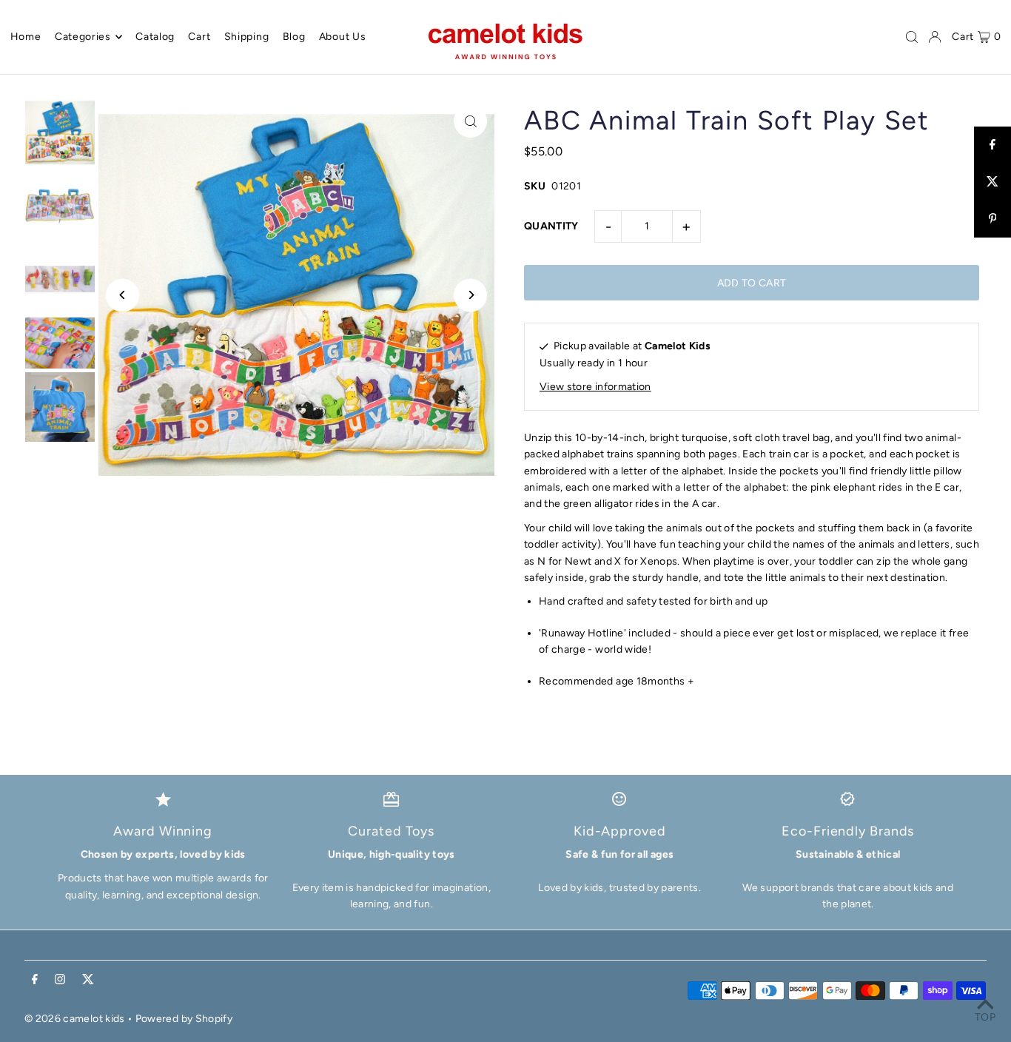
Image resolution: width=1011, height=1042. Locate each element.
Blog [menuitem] (294, 36)
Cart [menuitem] (199, 36)
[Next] (470, 295)
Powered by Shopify (183, 1018)
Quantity (551, 226)
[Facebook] (35, 980)
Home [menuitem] (25, 36)
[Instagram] (60, 980)
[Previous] (122, 295)
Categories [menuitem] (83, 36)
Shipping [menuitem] (246, 36)
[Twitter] (88, 980)
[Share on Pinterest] (992, 219)
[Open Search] (912, 37)
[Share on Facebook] (992, 145)
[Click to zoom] (470, 121)
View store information (595, 386)
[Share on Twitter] (992, 182)
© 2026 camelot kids (74, 1018)
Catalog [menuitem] (155, 36)
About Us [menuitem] (342, 36)
